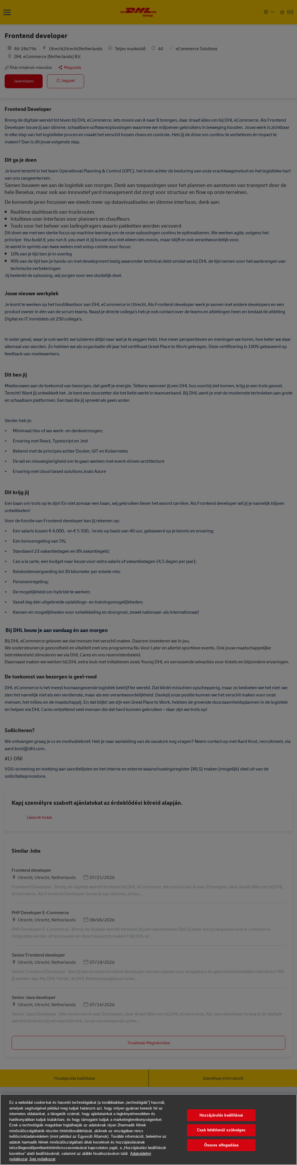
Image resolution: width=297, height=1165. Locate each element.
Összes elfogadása (221, 1145)
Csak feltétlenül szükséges (221, 1130)
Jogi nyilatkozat (42, 1159)
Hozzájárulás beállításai (221, 1115)
